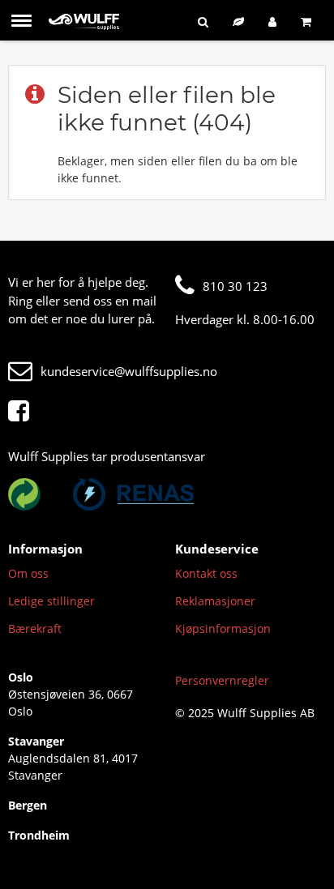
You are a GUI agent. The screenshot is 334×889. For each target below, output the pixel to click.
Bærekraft (35, 628)
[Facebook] (22, 412)
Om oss (28, 573)
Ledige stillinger (51, 601)
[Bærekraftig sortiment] (238, 21)
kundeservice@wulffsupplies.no (129, 371)
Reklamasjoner (215, 601)
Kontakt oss (206, 573)
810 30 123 (235, 286)
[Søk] (203, 21)
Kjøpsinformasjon (223, 628)
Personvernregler (222, 680)
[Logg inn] (272, 21)
